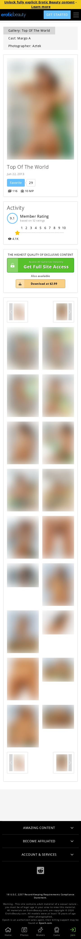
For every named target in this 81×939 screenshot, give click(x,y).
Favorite (16, 183)
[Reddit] (40, 870)
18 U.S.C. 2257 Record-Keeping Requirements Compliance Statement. (40, 896)
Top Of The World (28, 166)
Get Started (57, 14)
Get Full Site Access (46, 265)
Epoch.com (45, 923)
